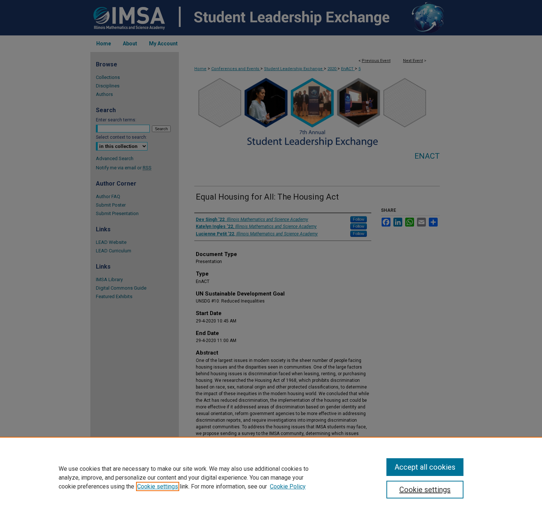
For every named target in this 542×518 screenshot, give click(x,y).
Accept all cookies (425, 467)
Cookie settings (157, 486)
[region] (271, 477)
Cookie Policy (288, 486)
